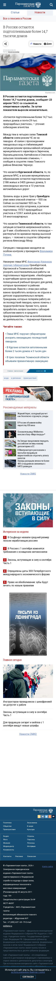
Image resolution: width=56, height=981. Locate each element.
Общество (7, 826)
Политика (7, 823)
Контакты (7, 856)
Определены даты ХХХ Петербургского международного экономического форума (27, 572)
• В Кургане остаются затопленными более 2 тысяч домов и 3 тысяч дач (26, 349)
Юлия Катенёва (13, 52)
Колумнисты (8, 850)
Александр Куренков (40, 261)
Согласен (28, 977)
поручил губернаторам (16, 265)
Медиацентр (8, 846)
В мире (30, 826)
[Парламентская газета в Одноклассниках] (49, 816)
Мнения (6, 843)
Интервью (31, 846)
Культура (31, 829)
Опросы (30, 836)
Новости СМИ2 (28, 473)
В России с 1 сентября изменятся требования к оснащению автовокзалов (25, 550)
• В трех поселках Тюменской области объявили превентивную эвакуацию (27, 359)
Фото (5, 839)
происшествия (29, 378)
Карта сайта (47, 866)
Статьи (15, 12)
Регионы (31, 843)
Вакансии (31, 856)
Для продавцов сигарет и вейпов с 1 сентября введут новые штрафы (23, 724)
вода (6, 378)
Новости (40, 12)
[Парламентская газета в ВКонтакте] (42, 816)
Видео (6, 836)
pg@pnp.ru (7, 926)
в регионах (16, 378)
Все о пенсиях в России (17, 18)
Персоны (31, 839)
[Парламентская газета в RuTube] (53, 816)
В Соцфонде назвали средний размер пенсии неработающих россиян (26, 539)
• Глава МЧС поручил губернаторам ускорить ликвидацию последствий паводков (26, 337)
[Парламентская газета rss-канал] (39, 816)
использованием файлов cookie (28, 972)
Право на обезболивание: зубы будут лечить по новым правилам (25, 584)
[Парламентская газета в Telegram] (46, 816)
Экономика (32, 823)
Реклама (19, 856)
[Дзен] (47, 43)
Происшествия (9, 829)
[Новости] (36, 43)
